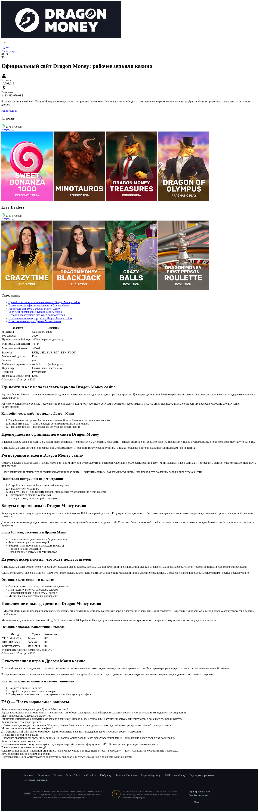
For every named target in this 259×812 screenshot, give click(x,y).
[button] (129, 709)
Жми (196, 802)
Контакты (28, 775)
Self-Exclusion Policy (175, 775)
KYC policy (106, 775)
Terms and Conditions (126, 775)
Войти (5, 47)
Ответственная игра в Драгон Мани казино (34, 321)
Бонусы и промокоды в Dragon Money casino (35, 311)
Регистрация (9, 51)
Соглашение (44, 775)
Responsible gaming (151, 775)
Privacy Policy (73, 775)
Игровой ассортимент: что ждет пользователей (36, 314)
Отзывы (58, 775)
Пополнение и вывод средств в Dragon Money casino (40, 318)
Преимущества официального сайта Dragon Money (39, 305)
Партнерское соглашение (36, 780)
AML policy (90, 775)
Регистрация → (11, 110)
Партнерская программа (202, 775)
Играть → (7, 129)
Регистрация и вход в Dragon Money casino (34, 308)
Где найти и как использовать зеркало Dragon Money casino (44, 302)
